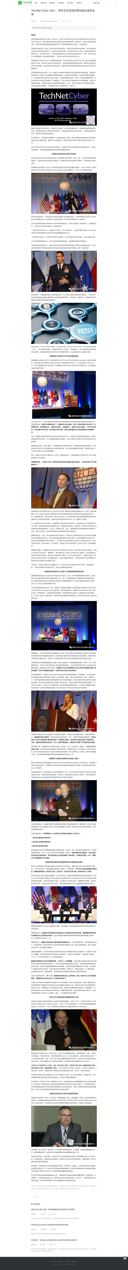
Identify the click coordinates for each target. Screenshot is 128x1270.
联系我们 (60, 1261)
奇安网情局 (43, 1229)
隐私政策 (74, 1261)
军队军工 (33, 21)
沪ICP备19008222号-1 (69, 1264)
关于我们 (53, 1261)
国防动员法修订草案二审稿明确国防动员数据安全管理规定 (53, 1209)
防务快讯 (42, 1245)
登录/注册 (96, 3)
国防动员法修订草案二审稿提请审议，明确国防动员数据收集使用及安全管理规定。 (55, 1218)
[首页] (25, 2)
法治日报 (42, 1214)
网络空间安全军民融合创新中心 (49, 21)
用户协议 (67, 1261)
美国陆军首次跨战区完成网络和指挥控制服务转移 (49, 1224)
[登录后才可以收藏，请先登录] (96, 21)
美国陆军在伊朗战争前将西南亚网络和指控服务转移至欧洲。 (49, 1234)
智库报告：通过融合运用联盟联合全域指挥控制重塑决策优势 (54, 1240)
